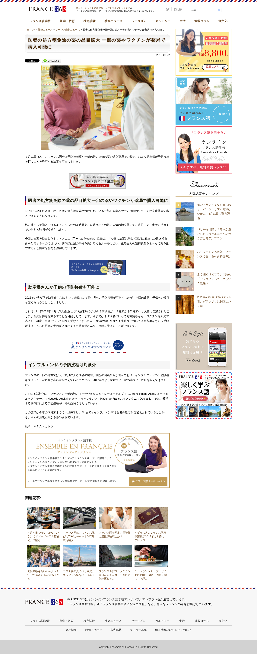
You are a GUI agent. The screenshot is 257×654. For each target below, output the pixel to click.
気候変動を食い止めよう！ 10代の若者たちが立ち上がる (44, 575)
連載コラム (201, 21)
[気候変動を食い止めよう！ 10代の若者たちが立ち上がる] (43, 556)
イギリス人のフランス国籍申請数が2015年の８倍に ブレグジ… (151, 536)
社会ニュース (114, 21)
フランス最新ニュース (68, 29)
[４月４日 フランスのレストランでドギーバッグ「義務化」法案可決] (43, 518)
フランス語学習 (40, 21)
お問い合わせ (93, 629)
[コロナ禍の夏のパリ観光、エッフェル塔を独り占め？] (79, 556)
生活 (182, 21)
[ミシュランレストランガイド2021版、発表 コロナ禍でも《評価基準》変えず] (151, 556)
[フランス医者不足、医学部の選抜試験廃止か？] (115, 518)
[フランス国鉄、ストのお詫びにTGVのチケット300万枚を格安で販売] (79, 518)
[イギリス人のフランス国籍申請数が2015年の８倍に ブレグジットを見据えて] (151, 518)
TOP (32, 29)
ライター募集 (138, 629)
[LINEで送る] (51, 61)
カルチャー (162, 21)
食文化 (222, 21)
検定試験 (90, 21)
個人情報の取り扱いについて (173, 629)
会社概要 (71, 629)
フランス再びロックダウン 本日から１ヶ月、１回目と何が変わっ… (116, 575)
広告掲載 (116, 629)
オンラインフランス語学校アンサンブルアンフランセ (103, 8)
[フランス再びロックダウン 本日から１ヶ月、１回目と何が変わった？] (115, 556)
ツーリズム (139, 21)
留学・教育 (67, 21)
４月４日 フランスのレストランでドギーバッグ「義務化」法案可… (43, 536)
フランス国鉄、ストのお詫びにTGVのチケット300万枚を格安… (79, 536)
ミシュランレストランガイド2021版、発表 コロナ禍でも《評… (151, 575)
